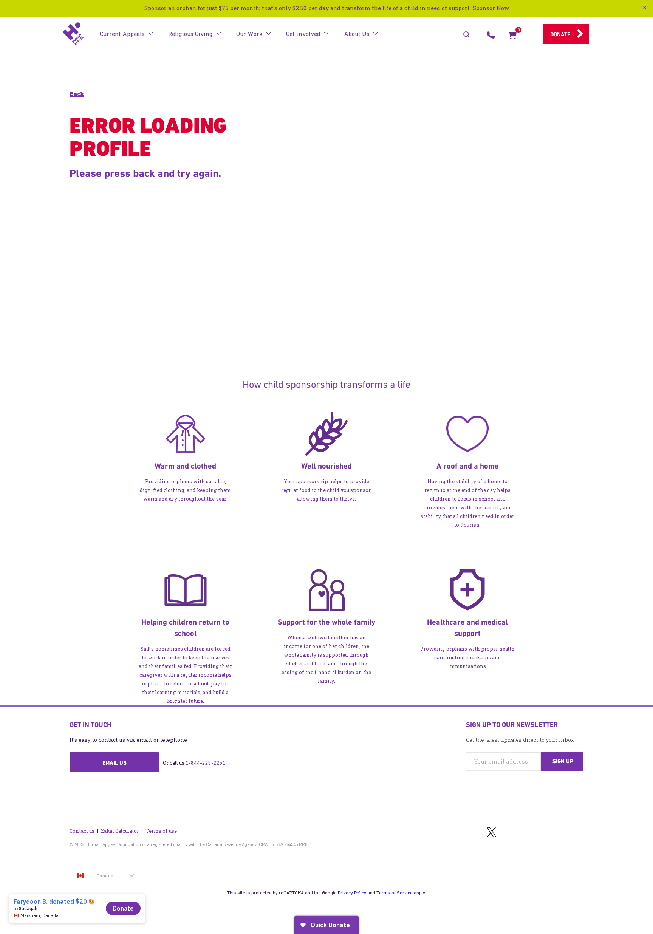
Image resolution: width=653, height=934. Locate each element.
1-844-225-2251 (206, 763)
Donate (560, 34)
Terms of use (161, 831)
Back (77, 93)
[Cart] (512, 37)
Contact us (82, 831)
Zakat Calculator (120, 831)
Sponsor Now (491, 8)
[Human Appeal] (73, 34)
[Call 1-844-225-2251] (491, 37)
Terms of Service (394, 892)
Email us (114, 762)
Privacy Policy (352, 892)
